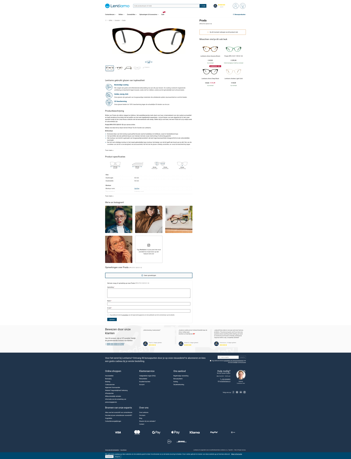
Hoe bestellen (109, 376)
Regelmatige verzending (180, 376)
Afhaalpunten (109, 393)
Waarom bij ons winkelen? (147, 421)
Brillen (110, 20)
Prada (124, 20)
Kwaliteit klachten (144, 382)
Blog (140, 418)
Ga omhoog (123, 450)
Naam (109, 301)
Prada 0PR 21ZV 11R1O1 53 (233, 56)
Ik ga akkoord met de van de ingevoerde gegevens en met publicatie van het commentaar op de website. (142, 315)
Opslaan (112, 319)
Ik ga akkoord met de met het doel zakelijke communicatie (229, 361)
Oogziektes (108, 418)
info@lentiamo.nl (225, 381)
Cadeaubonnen (110, 385)
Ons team (142, 415)
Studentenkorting (178, 385)
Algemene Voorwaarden (112, 388)
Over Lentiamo (143, 412)
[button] (110, 68)
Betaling (107, 382)
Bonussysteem (178, 379)
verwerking (125, 315)
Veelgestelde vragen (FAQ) (147, 376)
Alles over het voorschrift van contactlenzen (118, 412)
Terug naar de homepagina (112, 450)
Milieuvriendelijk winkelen (113, 396)
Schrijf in (242, 357)
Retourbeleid (143, 379)
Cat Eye (136, 188)
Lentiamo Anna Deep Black (210, 78)
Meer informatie (236, 454)
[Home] (106, 20)
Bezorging (108, 379)
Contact (141, 424)
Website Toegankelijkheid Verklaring (116, 390)
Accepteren (109, 456)
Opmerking (110, 287)
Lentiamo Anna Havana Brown (210, 56)
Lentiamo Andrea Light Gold (233, 78)
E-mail (109, 308)
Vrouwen (117, 20)
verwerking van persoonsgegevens (233, 361)
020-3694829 (226, 379)
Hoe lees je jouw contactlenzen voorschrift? (118, 415)
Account (141, 385)
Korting (175, 382)
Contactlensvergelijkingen (113, 421)
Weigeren (117, 456)
